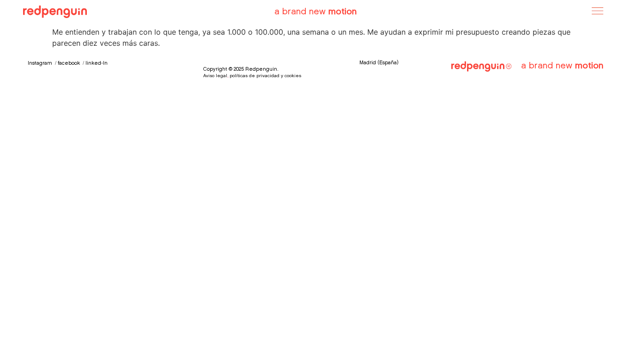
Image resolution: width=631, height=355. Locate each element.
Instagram (40, 63)
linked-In (96, 63)
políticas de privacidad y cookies (264, 76)
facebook (69, 63)
